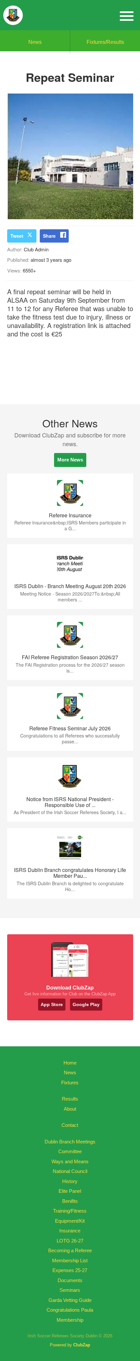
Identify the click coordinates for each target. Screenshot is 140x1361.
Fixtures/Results (105, 42)
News (35, 42)
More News (70, 459)
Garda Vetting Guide (70, 1300)
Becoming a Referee (70, 1250)
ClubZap (81, 1344)
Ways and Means (70, 1161)
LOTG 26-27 (70, 1240)
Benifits (70, 1201)
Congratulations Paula (70, 1310)
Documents (70, 1280)
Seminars (70, 1290)
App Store (52, 1004)
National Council (70, 1171)
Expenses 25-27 (69, 1270)
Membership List (70, 1260)
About (70, 1109)
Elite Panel (70, 1191)
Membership (70, 1320)
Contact (70, 1125)
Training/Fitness (70, 1211)
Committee (70, 1151)
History (69, 1181)
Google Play (86, 1004)
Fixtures (69, 1082)
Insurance (69, 1230)
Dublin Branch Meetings (70, 1141)
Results (70, 1099)
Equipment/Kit (70, 1221)
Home (70, 1062)
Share (49, 236)
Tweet (16, 236)
